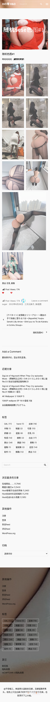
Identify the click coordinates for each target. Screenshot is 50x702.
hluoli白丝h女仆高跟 (10, 497)
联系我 (5, 666)
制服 (19, 428)
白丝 (33, 438)
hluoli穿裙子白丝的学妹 (12, 490)
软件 (7, 452)
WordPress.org (8, 533)
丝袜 (33, 424)
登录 (23, 357)
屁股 (19, 433)
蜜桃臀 (20, 447)
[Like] (3, 293)
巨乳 (31, 433)
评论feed (6, 529)
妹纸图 (38, 304)
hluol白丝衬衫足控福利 (12, 494)
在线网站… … (8, 484)
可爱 (31, 428)
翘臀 (7, 447)
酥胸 (20, 452)
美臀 (33, 442)
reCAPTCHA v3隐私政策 (13, 672)
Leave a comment (40, 300)
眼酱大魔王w (7, 487)
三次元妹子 (29, 304)
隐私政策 (6, 669)
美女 (8, 442)
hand (20, 424)
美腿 (21, 442)
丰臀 (7, 428)
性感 (8, 438)
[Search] (41, 4)
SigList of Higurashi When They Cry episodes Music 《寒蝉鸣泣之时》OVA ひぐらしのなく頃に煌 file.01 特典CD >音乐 (24, 389)
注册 (4, 515)
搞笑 (20, 438)
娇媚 (7, 433)
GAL (8, 424)
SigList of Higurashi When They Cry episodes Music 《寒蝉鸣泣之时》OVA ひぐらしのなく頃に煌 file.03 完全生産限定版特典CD (24, 379)
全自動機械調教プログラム (13, 405)
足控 (33, 447)
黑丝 (32, 452)
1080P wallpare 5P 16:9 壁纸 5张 (17, 400)
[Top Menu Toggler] (47, 4)
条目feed (6, 524)
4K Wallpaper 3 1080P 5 (13, 396)
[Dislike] (11, 293)
